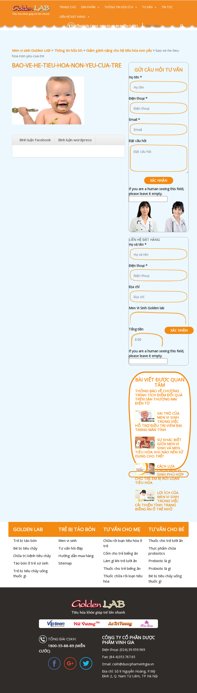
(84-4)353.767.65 (122, 656)
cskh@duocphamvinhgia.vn (132, 664)
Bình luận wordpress (75, 139)
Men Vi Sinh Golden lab (146, 308)
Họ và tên (138, 244)
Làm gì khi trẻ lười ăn (120, 560)
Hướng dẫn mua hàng (76, 555)
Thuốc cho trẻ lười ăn (165, 540)
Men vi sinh (67, 540)
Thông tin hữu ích (119, 7)
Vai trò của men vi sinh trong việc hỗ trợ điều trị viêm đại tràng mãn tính (158, 421)
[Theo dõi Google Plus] (70, 663)
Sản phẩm (88, 7)
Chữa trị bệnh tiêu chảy (32, 555)
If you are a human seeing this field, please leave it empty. (156, 191)
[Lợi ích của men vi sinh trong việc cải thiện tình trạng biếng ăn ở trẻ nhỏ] (160, 488)
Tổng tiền (136, 329)
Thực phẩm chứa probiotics (162, 551)
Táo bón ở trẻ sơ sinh (30, 563)
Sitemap (65, 563)
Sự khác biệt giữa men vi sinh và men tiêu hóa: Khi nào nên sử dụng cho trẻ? (159, 447)
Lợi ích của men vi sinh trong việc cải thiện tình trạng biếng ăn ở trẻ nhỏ (157, 500)
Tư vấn (147, 7)
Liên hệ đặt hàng (73, 17)
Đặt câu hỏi (137, 140)
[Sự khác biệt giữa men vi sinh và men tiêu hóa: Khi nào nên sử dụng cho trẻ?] (160, 435)
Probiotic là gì (159, 568)
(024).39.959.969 (132, 649)
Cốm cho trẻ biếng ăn (120, 553)
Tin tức (167, 7)
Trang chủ (68, 7)
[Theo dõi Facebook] (54, 663)
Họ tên (135, 77)
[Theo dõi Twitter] (86, 663)
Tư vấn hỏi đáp (70, 548)
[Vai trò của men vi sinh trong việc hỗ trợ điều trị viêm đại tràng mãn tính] (160, 409)
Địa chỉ (134, 286)
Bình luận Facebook (35, 139)
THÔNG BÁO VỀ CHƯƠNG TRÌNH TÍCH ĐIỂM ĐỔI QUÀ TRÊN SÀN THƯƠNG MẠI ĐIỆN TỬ (158, 396)
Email (134, 119)
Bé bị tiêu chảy (25, 548)
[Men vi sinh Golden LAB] (31, 10)
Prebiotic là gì (159, 560)
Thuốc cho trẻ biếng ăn (122, 568)
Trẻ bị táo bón (25, 540)
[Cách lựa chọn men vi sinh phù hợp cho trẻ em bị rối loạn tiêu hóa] (160, 462)
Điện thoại (138, 98)
